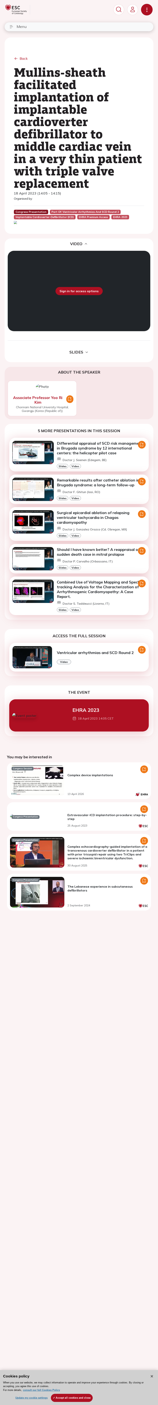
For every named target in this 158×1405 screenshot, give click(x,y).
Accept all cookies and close (73, 1397)
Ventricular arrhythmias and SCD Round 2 (95, 652)
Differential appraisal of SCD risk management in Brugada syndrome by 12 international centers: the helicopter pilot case (100, 448)
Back (24, 58)
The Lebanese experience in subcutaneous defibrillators (100, 888)
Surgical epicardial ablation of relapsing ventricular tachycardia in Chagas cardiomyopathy (93, 517)
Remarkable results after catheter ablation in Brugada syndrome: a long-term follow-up (98, 482)
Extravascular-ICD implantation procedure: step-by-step (107, 817)
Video (75, 466)
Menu (22, 26)
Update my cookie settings (31, 1397)
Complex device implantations (90, 775)
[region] (79, 1387)
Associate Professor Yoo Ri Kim (37, 400)
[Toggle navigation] (147, 9)
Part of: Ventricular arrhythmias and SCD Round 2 (85, 211)
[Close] (152, 1376)
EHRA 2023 (85, 710)
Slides (62, 466)
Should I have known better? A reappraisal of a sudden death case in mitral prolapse (100, 552)
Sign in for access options (79, 291)
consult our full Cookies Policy (41, 1390)
